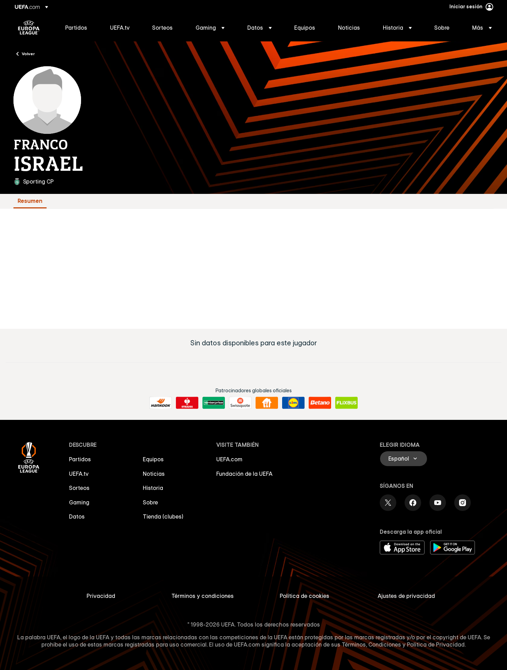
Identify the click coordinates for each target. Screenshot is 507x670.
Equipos (153, 459)
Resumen (30, 201)
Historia (153, 488)
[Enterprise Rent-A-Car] (213, 403)
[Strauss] (187, 403)
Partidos (80, 459)
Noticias (154, 474)
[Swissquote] (240, 403)
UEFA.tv (79, 474)
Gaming (79, 502)
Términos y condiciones (202, 596)
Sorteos (79, 488)
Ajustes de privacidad (406, 596)
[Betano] (320, 403)
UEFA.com (229, 459)
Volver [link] (28, 53)
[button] (210, 27)
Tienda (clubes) (163, 516)
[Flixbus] (346, 403)
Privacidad (101, 596)
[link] (76, 27)
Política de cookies (304, 596)
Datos (77, 516)
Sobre (150, 502)
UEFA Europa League (28, 28)
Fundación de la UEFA (244, 474)
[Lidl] (293, 403)
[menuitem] (79, 27)
